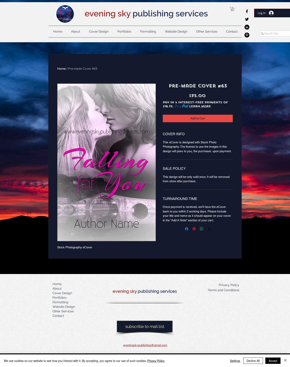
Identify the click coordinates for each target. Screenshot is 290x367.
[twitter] (246, 19)
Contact (58, 316)
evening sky (125, 291)
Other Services (63, 311)
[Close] (285, 361)
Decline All (253, 361)
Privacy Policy (156, 361)
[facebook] (246, 11)
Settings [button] (235, 361)
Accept (273, 361)
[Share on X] (209, 228)
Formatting (60, 302)
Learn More (200, 106)
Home (61, 68)
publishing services (157, 291)
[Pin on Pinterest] (194, 228)
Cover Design (62, 293)
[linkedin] (246, 27)
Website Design (63, 307)
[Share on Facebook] (186, 228)
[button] (232, 9)
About (57, 288)
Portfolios (59, 297)
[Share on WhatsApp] (201, 228)
